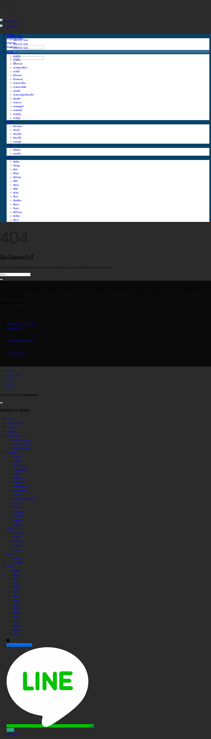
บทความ (11, 427)
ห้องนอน (17, 126)
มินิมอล (17, 150)
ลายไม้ (16, 71)
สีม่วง (16, 185)
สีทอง (16, 173)
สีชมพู (16, 165)
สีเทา (15, 196)
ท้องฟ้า (16, 98)
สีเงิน (15, 193)
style (10, 146)
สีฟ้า (15, 181)
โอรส (16, 208)
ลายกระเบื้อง (19, 83)
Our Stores (13, 375)
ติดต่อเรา (12, 47)
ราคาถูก (17, 141)
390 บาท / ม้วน (20, 48)
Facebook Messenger (19, 645)
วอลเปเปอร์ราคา (15, 328)
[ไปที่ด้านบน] (1, 402)
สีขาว (16, 220)
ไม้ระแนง (17, 75)
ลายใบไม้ (17, 110)
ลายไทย (17, 114)
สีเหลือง (17, 200)
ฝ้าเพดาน (18, 79)
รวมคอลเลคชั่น (15, 423)
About (10, 371)
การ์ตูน (16, 118)
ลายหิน (16, 60)
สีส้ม (15, 189)
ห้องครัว (17, 134)
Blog (9, 379)
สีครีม (16, 162)
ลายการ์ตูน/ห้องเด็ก (23, 95)
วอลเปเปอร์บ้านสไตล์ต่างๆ (20, 340)
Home (10, 419)
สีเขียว (16, 216)
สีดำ (15, 169)
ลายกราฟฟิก (19, 87)
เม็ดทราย (18, 64)
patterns (12, 52)
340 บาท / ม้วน (20, 40)
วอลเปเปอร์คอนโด (16, 353)
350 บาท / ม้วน (20, 44)
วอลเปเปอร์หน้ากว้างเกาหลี (21, 323)
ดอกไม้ (16, 91)
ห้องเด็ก (17, 138)
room (10, 122)
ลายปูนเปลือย (20, 67)
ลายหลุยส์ (18, 106)
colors (10, 158)
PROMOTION (14, 36)
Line (91, 725)
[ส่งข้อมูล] (1, 279)
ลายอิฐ (16, 56)
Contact (12, 383)
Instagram (13, 734)
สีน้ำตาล (17, 212)
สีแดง (16, 204)
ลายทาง (17, 102)
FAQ (9, 388)
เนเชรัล (17, 153)
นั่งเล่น (16, 130)
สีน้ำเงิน (17, 177)
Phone (10, 730)
